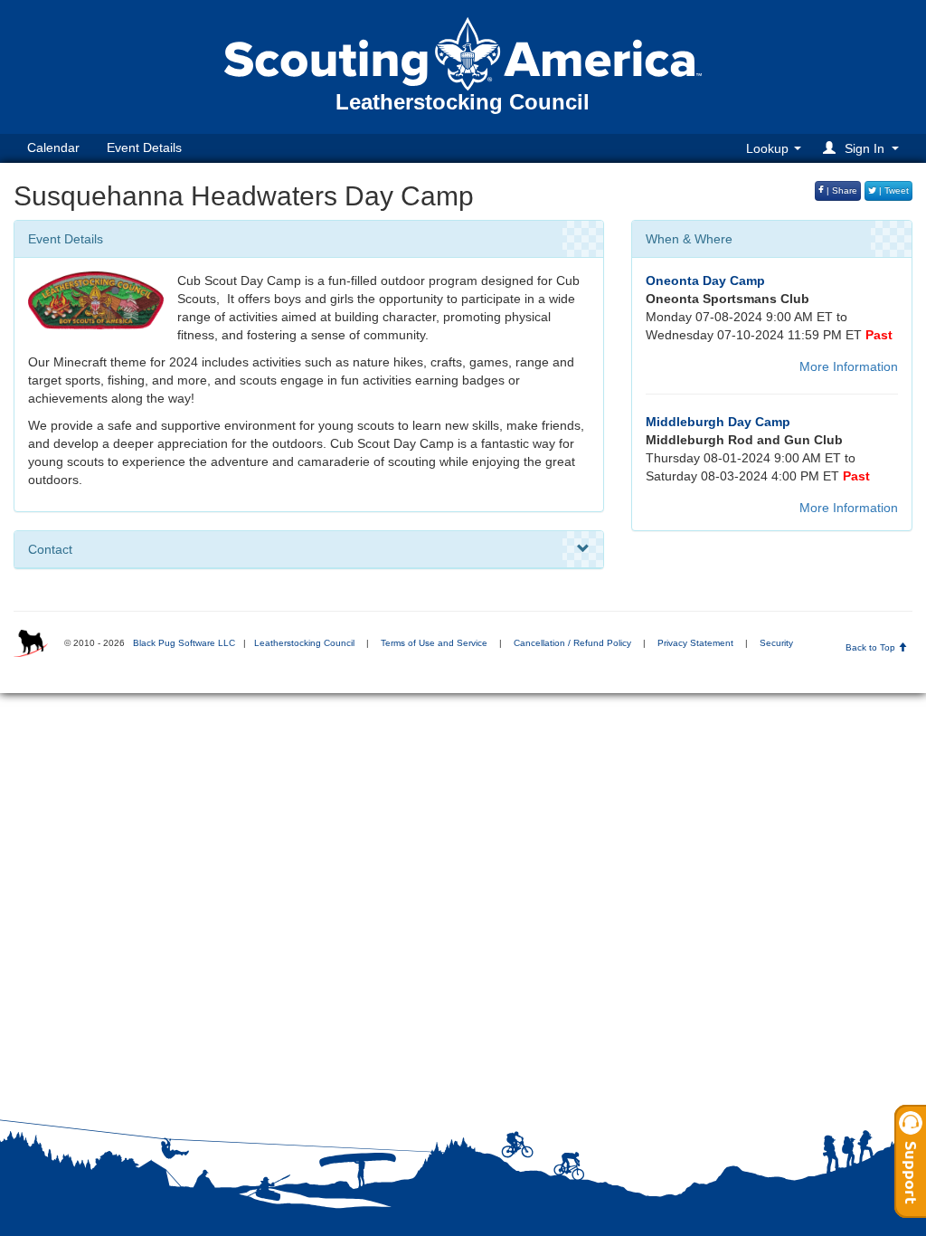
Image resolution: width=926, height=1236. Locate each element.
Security (776, 643)
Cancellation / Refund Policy (572, 643)
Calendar (53, 147)
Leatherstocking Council (304, 643)
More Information (848, 366)
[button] (863, 148)
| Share (840, 190)
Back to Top (872, 647)
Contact (50, 549)
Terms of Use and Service (434, 643)
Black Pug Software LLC (184, 643)
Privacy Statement (695, 643)
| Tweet (892, 190)
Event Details (144, 147)
